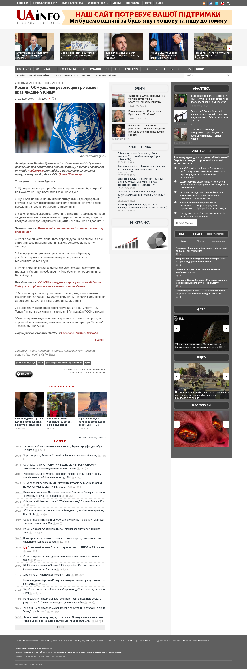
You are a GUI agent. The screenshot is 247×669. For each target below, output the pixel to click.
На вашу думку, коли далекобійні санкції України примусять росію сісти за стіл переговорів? (201, 160)
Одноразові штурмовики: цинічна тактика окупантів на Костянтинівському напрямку (146, 98)
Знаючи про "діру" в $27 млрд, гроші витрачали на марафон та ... (78, 55)
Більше (60, 627)
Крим (87, 362)
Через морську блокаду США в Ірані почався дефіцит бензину (60, 455)
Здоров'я (185, 69)
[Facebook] (210, 4)
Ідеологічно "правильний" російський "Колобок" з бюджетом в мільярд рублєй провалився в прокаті (147, 130)
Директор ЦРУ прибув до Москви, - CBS (47, 574)
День (183, 241)
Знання (147, 69)
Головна (22, 3)
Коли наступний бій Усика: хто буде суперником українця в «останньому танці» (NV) (141, 194)
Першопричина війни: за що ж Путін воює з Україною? (144, 113)
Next (230, 48)
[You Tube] (222, 4)
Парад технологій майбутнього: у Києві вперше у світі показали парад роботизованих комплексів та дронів (202, 395)
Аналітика (201, 88)
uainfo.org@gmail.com (55, 656)
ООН (40, 362)
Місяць (201, 241)
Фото (148, 3)
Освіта (108, 640)
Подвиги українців (105, 75)
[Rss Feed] (204, 4)
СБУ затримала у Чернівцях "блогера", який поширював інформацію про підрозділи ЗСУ (59, 424)
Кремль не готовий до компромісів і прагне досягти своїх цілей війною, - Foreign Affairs (207, 134)
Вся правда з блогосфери (28, 83)
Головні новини (31, 640)
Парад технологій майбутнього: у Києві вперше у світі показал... (212, 55)
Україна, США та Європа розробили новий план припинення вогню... (163, 55)
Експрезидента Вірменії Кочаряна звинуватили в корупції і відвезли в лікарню (29, 423)
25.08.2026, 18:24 (126, 210)
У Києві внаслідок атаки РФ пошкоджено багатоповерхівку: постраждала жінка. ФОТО (200, 345)
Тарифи (86, 75)
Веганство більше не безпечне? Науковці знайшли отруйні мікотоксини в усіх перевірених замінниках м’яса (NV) (140, 181)
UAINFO (100, 340)
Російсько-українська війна (33, 75)
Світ (117, 69)
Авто (115, 640)
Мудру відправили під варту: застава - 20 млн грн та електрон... (32, 55)
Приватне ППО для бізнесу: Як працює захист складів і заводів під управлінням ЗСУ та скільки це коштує (209, 116)
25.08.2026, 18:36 (126, 201)
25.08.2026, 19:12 (126, 162)
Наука (92, 640)
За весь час (218, 241)
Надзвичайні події (94, 69)
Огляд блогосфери (45, 3)
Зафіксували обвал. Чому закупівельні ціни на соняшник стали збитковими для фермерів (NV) (141, 169)
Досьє (117, 3)
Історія (100, 640)
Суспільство (46, 69)
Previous (16, 48)
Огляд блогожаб (72, 3)
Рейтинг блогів (190, 640)
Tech (165, 69)
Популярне (216, 234)
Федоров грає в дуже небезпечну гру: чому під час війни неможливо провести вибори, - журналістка (210, 98)
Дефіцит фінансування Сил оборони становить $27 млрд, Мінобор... (122, 55)
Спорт (201, 69)
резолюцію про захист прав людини (64, 362)
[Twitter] (216, 4)
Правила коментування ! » (92, 437)
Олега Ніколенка (70, 174)
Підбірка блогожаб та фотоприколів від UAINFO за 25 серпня (66, 547)
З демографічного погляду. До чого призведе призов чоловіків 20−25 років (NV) (142, 206)
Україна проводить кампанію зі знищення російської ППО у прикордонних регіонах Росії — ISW (93, 424)
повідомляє (36, 170)
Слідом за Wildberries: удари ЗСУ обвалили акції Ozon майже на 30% (63, 501)
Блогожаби (133, 3)
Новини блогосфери (54, 83)
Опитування (201, 151)
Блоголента (177, 640)
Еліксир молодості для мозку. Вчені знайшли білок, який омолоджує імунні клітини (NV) (139, 156)
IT (120, 640)
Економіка (68, 69)
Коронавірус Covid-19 (65, 75)
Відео (159, 3)
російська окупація (25, 362)
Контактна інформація (34, 656)
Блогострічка (95, 3)
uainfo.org (48, 652)
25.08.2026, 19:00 (126, 175)
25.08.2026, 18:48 (126, 188)
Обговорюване (191, 234)
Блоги (140, 88)
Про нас (18, 656)
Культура (131, 69)
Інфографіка (140, 222)
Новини (60, 441)
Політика (24, 69)
